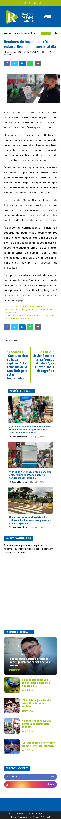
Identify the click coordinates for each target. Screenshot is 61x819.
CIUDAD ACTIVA (11, 340)
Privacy (36, 817)
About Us (24, 817)
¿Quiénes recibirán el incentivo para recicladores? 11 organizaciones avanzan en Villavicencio (29, 309)
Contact (46, 817)
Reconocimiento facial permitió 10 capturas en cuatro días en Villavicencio (29, 317)
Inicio (13, 817)
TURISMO (35, 33)
